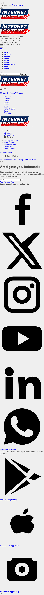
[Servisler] (1, 22)
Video (11, 93)
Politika (7, 56)
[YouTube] (20, 5)
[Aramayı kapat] (25, 74)
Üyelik (8, 133)
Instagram (21, 160)
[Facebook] (12, 5)
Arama (9, 131)
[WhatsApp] (22, 5)
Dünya (6, 58)
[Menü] (1, 7)
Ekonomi (7, 54)
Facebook (6, 160)
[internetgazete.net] (15, 20)
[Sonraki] (5, 3)
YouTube (32, 160)
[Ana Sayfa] (1, 49)
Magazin (7, 68)
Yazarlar (19, 93)
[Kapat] (1, 91)
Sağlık (6, 62)
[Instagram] (16, 5)
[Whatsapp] (22, 448)
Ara (22, 180)
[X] (14, 5)
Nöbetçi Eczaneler (11, 141)
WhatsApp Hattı (8, 152)
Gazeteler (8, 147)
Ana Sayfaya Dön (7, 182)
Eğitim (6, 60)
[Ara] (22, 74)
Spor (6, 66)
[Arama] (1, 46)
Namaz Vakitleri (10, 145)
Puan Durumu (9, 149)
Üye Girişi (10, 135)
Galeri (4, 93)
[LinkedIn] (18, 5)
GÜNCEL (7, 52)
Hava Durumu (9, 143)
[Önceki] (1, 3)
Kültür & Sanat (10, 64)
